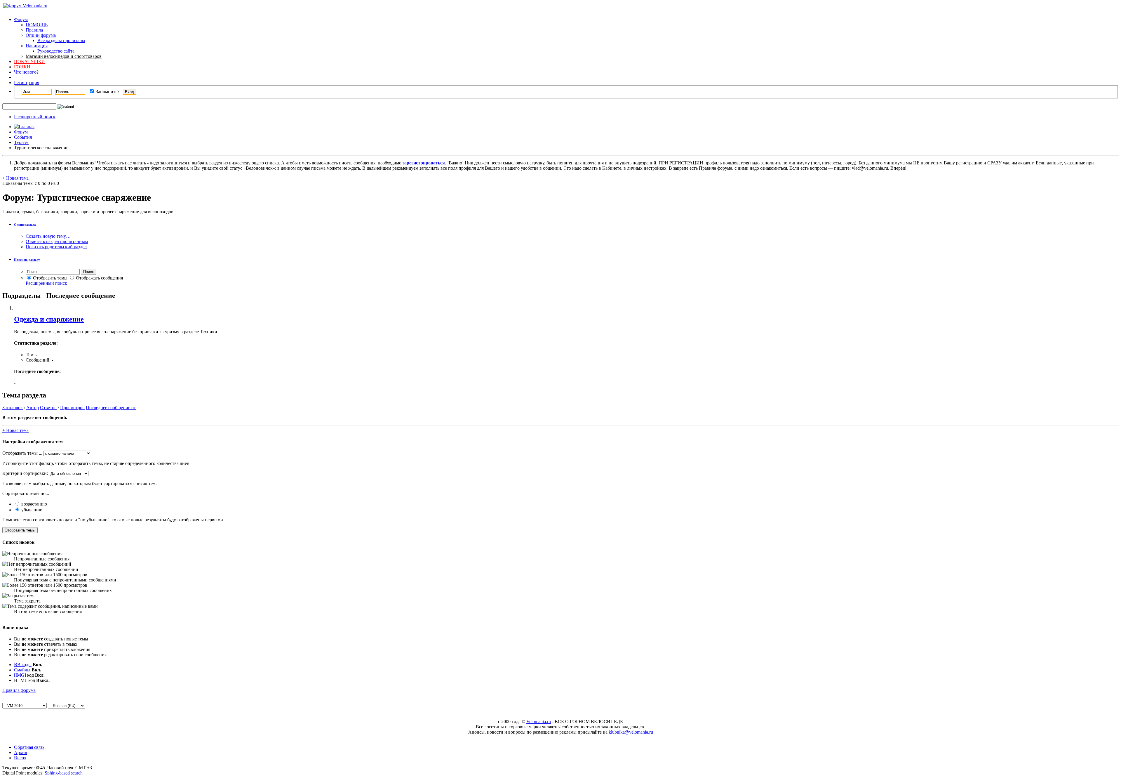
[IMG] (20, 675)
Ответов (48, 407)
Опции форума (41, 35)
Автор (32, 407)
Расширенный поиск (34, 116)
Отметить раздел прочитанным (57, 241)
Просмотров (72, 407)
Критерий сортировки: (25, 473)
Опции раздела (25, 224)
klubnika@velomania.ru (631, 732)
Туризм (21, 142)
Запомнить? (107, 91)
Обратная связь (29, 747)
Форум (21, 19)
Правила (34, 29)
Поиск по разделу (27, 259)
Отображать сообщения (99, 277)
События (23, 137)
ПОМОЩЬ (37, 24)
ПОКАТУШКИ (29, 61)
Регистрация (26, 82)
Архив (20, 752)
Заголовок (12, 407)
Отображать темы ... (22, 453)
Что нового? (26, 72)
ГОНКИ (22, 66)
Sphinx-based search (64, 772)
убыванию (31, 509)
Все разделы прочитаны (61, 40)
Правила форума (19, 690)
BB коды (23, 664)
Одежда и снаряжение (49, 319)
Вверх (20, 757)
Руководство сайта (55, 50)
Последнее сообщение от (111, 407)
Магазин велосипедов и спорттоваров (64, 56)
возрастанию (33, 503)
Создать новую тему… (48, 236)
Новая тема (15, 178)
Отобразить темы (49, 277)
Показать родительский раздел (56, 246)
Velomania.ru (538, 721)
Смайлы (22, 669)
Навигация (37, 45)
